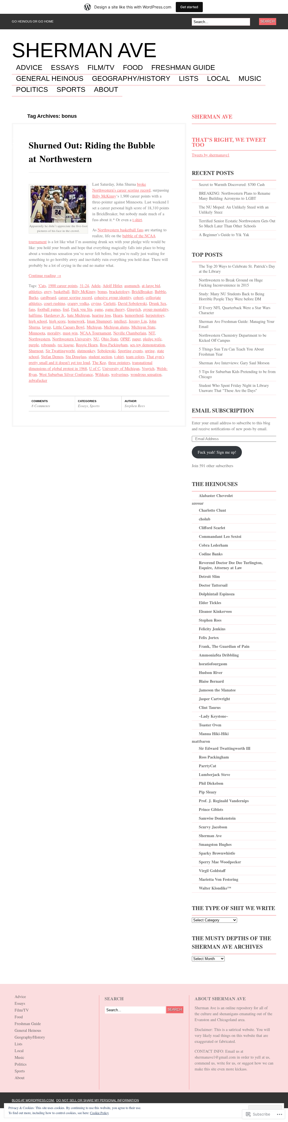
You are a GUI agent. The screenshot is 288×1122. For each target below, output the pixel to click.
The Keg (99, 362)
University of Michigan (121, 368)
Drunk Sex (157, 303)
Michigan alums (116, 327)
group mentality (155, 309)
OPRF (125, 339)
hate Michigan (78, 315)
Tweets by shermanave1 (211, 155)
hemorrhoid (134, 315)
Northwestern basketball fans (120, 229)
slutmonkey (86, 350)
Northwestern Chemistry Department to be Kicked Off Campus (232, 337)
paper (136, 339)
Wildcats (102, 374)
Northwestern (39, 339)
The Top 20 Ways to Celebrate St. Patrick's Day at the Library (237, 268)
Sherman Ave (84, 50)
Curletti (110, 303)
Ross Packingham (114, 344)
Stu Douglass (76, 356)
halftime (35, 315)
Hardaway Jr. (54, 315)
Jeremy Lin (138, 321)
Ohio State (109, 339)
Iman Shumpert (99, 321)
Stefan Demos (52, 356)
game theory (115, 309)
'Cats (42, 285)
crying (96, 303)
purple (34, 344)
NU (96, 339)
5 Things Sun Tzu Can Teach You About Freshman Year (231, 351)
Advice (29, 67)
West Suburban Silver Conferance (66, 374)
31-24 (84, 285)
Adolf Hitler (112, 285)
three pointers (119, 362)
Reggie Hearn (87, 344)
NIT (151, 333)
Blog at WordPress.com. (33, 1100)
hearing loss (101, 315)
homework (76, 321)
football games (48, 309)
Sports (71, 89)
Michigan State (143, 327)
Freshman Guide (183, 67)
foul (66, 309)
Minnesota (37, 333)
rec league (66, 344)
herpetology (155, 315)
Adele (95, 285)
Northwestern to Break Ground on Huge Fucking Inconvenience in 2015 (231, 282)
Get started (189, 7)
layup (46, 327)
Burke (33, 297)
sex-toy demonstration (147, 344)
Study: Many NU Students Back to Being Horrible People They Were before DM (231, 296)
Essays (65, 67)
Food (133, 67)
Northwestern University (71, 339)
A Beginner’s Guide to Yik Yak (224, 234)
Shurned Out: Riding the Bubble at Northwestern (92, 151)
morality (53, 333)
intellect (120, 321)
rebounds (48, 344)
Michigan (94, 327)
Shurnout (36, 350)
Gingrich (134, 309)
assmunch (132, 285)
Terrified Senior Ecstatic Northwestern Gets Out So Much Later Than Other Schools (237, 223)
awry (47, 291)
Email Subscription (223, 410)
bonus (102, 291)
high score (57, 321)
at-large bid (151, 285)
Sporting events (130, 350)
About (106, 89)
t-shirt (137, 219)
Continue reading (45, 275)
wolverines (119, 374)
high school (38, 321)
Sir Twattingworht (60, 350)
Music (249, 78)
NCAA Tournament (95, 333)
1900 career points (62, 285)
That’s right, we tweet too (229, 142)
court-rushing (54, 303)
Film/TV (100, 67)
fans (32, 309)
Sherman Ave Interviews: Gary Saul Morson (234, 362)
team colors (135, 356)
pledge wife (152, 339)
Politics (32, 89)
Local (218, 78)
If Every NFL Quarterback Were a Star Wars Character (234, 310)
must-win (70, 333)
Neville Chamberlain (129, 333)
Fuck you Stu (81, 309)
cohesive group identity (112, 297)
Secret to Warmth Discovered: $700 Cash (232, 184)
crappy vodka (78, 303)
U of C (94, 368)
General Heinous (50, 78)
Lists (189, 78)
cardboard (48, 297)
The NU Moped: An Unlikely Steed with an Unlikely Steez (234, 209)
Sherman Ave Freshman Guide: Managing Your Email (236, 324)
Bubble (160, 291)
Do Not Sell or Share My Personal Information (97, 1100)
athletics (35, 291)
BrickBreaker (142, 291)
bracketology (119, 291)
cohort (138, 297)
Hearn (118, 315)
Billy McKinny (104, 196)
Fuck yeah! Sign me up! (217, 452)
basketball (61, 291)
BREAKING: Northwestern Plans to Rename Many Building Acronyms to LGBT (234, 195)
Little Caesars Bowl (68, 327)
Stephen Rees (135, 405)
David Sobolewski (132, 303)
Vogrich (148, 368)
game (98, 309)
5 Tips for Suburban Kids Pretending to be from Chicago (237, 374)
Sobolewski (106, 350)
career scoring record (75, 297)
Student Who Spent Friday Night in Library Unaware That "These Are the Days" (234, 388)
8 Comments (41, 405)
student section (100, 356)
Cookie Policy (99, 1112)
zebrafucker (38, 380)
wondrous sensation (145, 374)
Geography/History (131, 78)
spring (150, 350)
